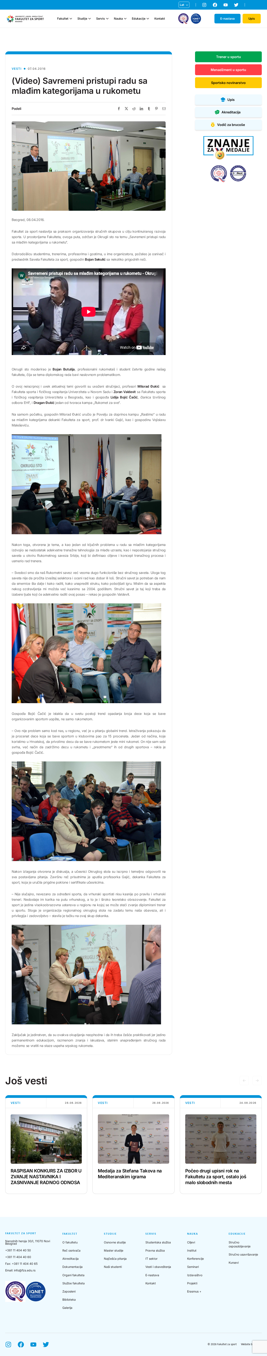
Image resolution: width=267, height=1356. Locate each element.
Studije (82, 18)
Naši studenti (113, 1266)
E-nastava (152, 1275)
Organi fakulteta (73, 1275)
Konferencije (195, 1258)
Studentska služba (158, 1242)
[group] (46, 1144)
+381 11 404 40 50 (18, 1250)
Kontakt (159, 18)
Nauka (118, 18)
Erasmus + (194, 1291)
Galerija (67, 1307)
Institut (191, 1250)
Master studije (113, 1250)
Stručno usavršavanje (243, 1254)
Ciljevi (191, 1242)
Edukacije (138, 18)
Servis (100, 18)
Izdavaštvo (194, 1275)
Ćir (182, 11)
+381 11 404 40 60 (18, 1257)
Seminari (193, 1266)
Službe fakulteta (73, 1283)
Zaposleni (69, 1291)
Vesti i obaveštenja (158, 1266)
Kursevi (234, 1262)
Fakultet (62, 18)
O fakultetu (70, 1242)
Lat (182, 4)
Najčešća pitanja (115, 1258)
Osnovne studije (115, 1242)
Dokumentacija (72, 1266)
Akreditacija (70, 1258)
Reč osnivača (71, 1250)
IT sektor (151, 1258)
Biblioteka (69, 1299)
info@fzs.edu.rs (24, 1270)
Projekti (192, 1283)
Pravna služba (155, 1250)
